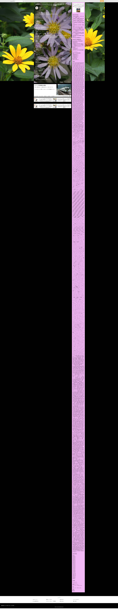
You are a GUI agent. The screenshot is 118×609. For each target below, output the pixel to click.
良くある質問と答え (36, 601)
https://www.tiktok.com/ (41, 14)
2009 (73, 574)
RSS (74, 590)
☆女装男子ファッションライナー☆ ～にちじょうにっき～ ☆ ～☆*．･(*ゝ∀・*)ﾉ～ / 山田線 (52, 4)
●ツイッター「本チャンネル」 (77, 587)
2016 (73, 566)
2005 (73, 578)
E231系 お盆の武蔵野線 (76, 37)
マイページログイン (76, 599)
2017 (73, 565)
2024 (73, 558)
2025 (73, 557)
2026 (73, 556)
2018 (73, 564)
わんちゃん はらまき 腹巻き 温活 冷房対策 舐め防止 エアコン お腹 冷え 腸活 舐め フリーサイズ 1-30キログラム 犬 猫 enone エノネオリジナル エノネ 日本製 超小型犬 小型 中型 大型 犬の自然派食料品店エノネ (45, 100)
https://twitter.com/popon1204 (45, 13)
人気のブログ (62, 599)
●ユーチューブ (75, 583)
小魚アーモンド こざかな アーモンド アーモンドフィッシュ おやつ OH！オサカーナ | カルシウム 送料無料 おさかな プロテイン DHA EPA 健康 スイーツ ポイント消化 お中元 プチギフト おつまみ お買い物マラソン (78, 6)
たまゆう (40, 7)
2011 (73, 572)
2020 (73, 562)
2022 (73, 560)
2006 (73, 577)
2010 (73, 573)
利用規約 (54, 601)
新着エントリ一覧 (48, 599)
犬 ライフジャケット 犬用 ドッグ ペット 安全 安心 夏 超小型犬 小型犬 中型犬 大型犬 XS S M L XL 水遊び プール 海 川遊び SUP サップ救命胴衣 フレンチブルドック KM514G (64, 100)
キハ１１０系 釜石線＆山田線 (40, 85)
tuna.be (59, 597)
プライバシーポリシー (49, 601)
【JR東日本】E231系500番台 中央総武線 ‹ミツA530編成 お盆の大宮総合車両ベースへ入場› (78, 30)
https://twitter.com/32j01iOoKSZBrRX (44, 12)
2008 (73, 575)
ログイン (105, 1)
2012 (73, 571)
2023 (73, 559)
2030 (73, 555)
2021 (73, 561)
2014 (73, 569)
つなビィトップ (35, 599)
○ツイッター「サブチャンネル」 (77, 585)
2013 (73, 570)
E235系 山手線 (75, 58)
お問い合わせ (62, 601)
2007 (73, 576)
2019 (73, 563)
